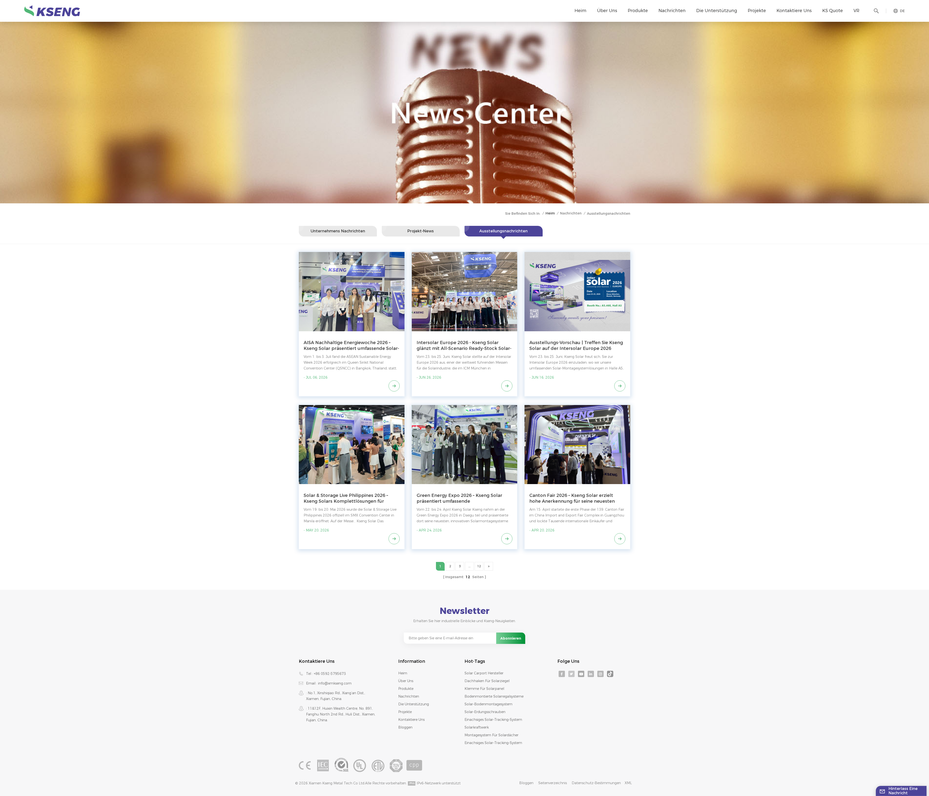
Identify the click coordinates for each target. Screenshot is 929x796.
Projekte (757, 10)
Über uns (607, 10)
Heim (580, 10)
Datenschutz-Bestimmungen (596, 783)
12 (479, 566)
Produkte (638, 10)
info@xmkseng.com (335, 683)
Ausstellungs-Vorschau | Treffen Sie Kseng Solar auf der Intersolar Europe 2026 (576, 345)
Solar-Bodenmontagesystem (488, 704)
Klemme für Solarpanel (484, 688)
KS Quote (832, 10)
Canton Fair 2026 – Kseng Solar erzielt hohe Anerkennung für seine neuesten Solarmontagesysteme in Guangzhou (572, 498)
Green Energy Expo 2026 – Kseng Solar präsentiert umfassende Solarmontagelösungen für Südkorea (459, 498)
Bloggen (405, 727)
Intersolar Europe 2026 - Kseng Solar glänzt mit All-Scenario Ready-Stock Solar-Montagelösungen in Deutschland (464, 345)
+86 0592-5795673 (330, 673)
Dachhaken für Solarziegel (486, 681)
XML (628, 783)
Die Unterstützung (716, 10)
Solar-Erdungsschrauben (484, 712)
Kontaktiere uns (794, 10)
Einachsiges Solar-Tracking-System (493, 719)
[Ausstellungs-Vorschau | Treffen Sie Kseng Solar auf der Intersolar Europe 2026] (577, 291)
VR (856, 10)
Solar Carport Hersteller (483, 673)
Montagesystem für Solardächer (491, 735)
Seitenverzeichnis (552, 783)
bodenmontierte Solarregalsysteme (494, 696)
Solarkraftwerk (476, 727)
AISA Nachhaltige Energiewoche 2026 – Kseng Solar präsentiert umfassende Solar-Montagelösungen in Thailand (351, 345)
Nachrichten (672, 10)
